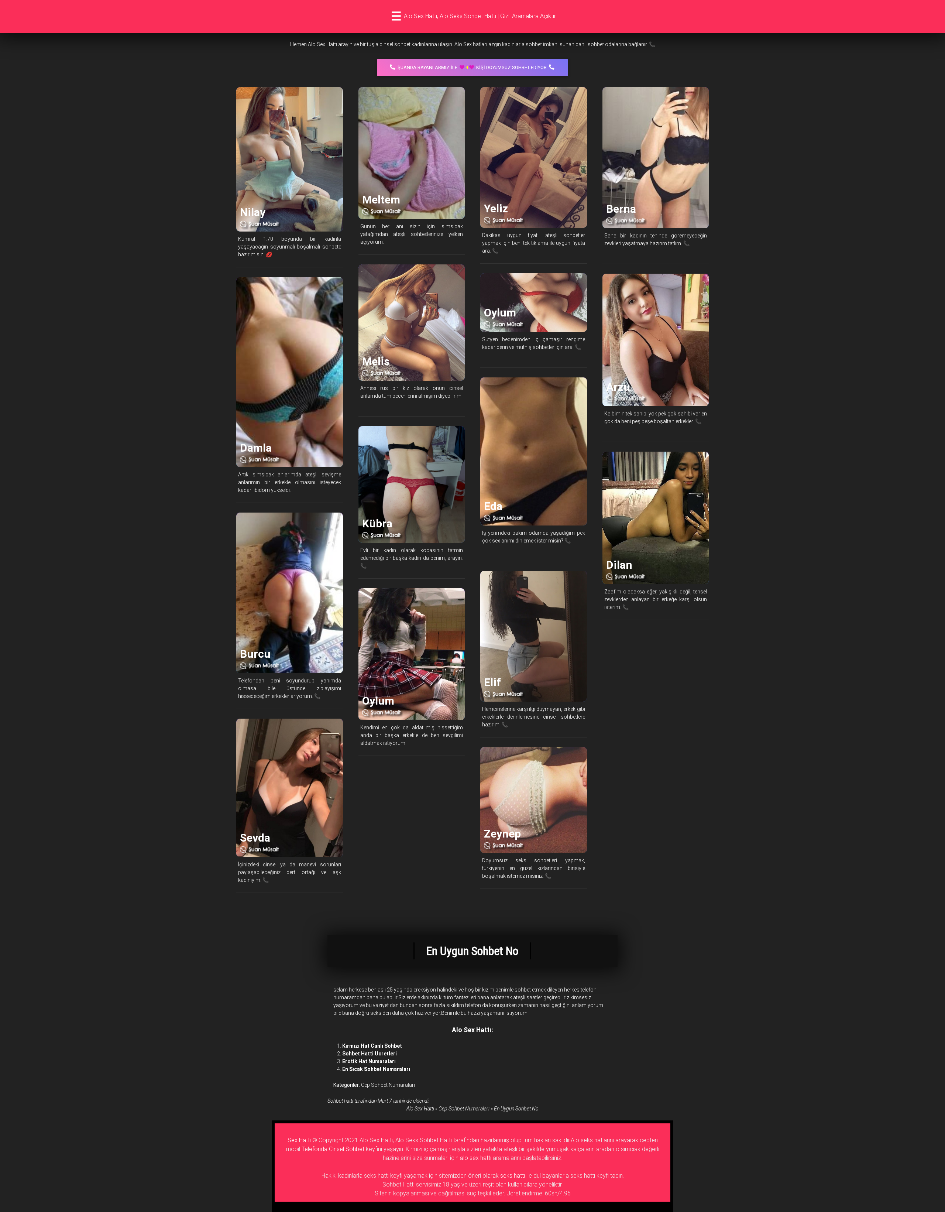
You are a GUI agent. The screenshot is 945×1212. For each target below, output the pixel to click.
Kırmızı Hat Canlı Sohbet (372, 1046)
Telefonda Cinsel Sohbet (333, 1149)
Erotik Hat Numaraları (369, 1061)
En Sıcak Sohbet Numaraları (376, 1069)
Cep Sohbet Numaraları (388, 1085)
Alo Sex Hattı (420, 1109)
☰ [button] (396, 16)
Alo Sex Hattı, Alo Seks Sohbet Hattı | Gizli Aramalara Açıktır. (480, 16)
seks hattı (512, 1175)
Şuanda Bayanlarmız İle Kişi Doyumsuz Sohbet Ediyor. (472, 67)
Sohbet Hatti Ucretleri (369, 1054)
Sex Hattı (299, 1140)
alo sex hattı (475, 1157)
